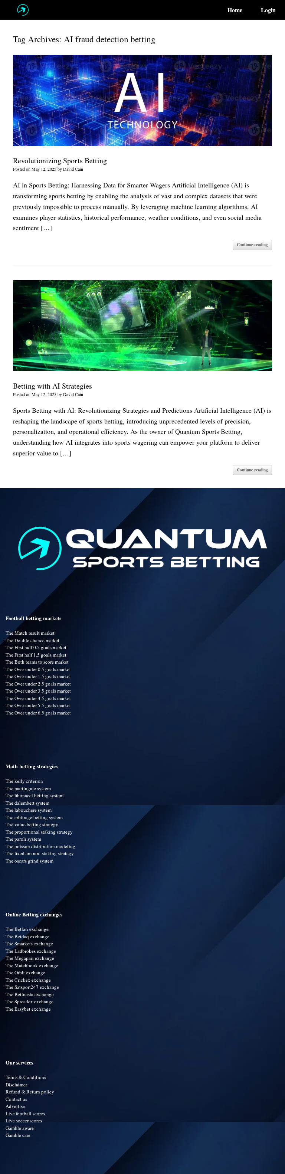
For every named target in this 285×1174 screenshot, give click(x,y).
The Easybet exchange (28, 1008)
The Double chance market (32, 640)
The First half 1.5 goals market (36, 654)
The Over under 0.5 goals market (38, 669)
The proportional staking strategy (39, 831)
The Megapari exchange (30, 958)
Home (234, 10)
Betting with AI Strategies (52, 386)
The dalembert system (27, 802)
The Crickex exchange (28, 980)
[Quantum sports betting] (22, 10)
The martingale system (28, 788)
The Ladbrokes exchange (31, 951)
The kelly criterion (24, 781)
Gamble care (18, 1135)
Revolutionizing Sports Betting (60, 161)
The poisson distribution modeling (40, 846)
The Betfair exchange (27, 929)
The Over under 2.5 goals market (38, 683)
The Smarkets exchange (29, 943)
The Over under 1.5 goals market (38, 676)
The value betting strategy (32, 824)
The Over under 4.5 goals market (38, 698)
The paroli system (23, 838)
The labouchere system (29, 810)
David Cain (73, 169)
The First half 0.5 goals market (36, 647)
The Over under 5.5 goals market (38, 705)
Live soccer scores (24, 1120)
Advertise (15, 1106)
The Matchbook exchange (32, 965)
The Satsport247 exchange (32, 987)
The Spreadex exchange (29, 1001)
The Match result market (30, 632)
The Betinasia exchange (30, 994)
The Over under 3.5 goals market (38, 690)
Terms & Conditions (26, 1077)
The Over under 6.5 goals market (38, 712)
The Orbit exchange (25, 972)
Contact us (16, 1099)
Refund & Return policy (30, 1091)
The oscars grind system (29, 860)
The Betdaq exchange (27, 936)
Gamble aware (20, 1128)
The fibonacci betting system (34, 795)
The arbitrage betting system (34, 817)
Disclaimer (16, 1084)
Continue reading (252, 245)
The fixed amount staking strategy (40, 853)
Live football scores (25, 1113)
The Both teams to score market (37, 661)
